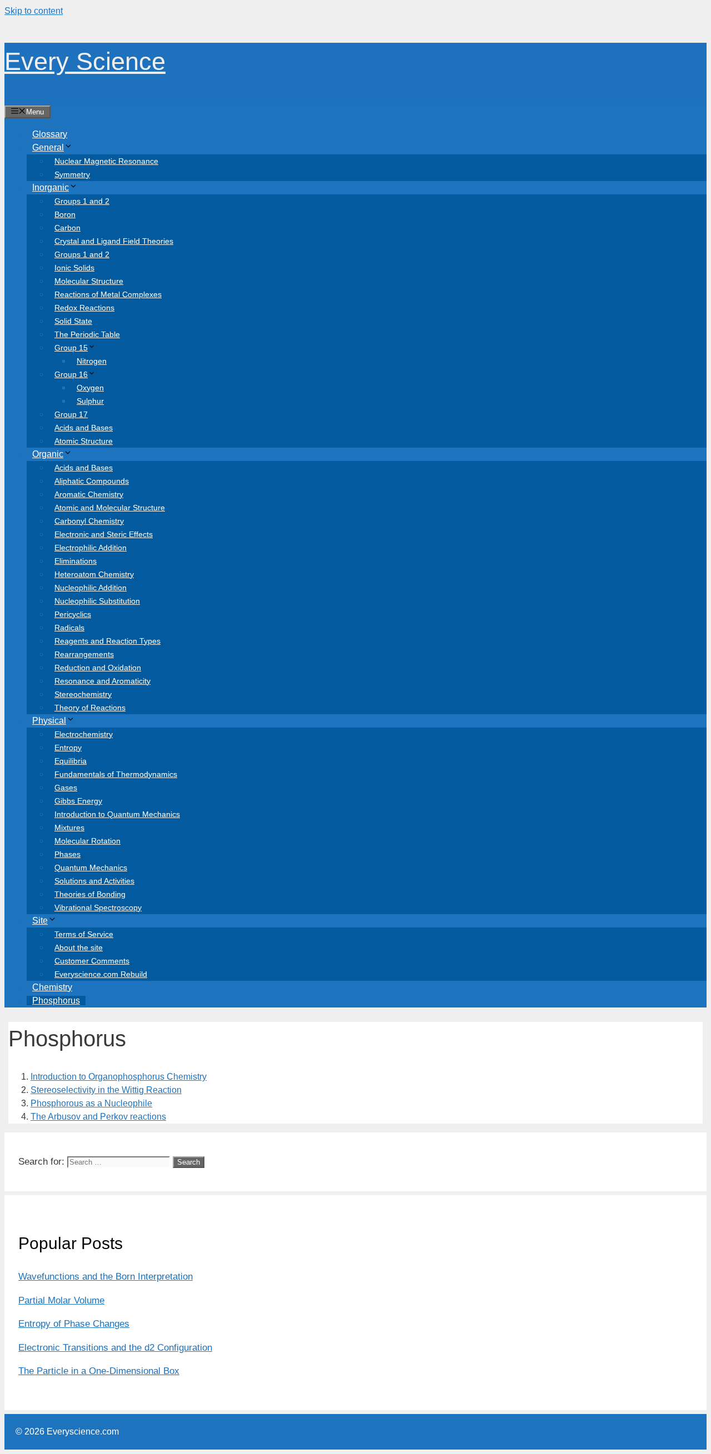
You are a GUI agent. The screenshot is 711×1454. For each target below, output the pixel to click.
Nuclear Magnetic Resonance (106, 161)
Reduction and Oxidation (97, 667)
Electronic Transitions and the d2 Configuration (115, 1347)
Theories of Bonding (90, 894)
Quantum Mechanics (90, 867)
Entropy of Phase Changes (73, 1323)
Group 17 (71, 414)
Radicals (69, 627)
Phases (67, 854)
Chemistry (52, 987)
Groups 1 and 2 (81, 201)
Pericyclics (72, 614)
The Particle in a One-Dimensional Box (98, 1371)
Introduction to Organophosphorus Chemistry (119, 1076)
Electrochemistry (83, 734)
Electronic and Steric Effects (103, 534)
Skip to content (33, 11)
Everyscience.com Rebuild (100, 974)
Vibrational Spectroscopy (98, 907)
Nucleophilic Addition (90, 587)
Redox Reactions (84, 307)
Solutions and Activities (94, 880)
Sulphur (90, 401)
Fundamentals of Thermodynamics (115, 774)
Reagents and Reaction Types (107, 640)
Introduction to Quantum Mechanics (117, 814)
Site (40, 920)
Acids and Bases (83, 427)
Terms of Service (83, 934)
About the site (78, 947)
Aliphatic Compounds (91, 481)
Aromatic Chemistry (88, 494)
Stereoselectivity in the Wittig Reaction (106, 1090)
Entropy (68, 747)
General (48, 147)
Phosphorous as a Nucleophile (91, 1103)
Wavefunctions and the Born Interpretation (105, 1276)
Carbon (67, 227)
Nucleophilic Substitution (97, 600)
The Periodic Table (87, 334)
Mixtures (69, 827)
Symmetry (72, 174)
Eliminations (75, 560)
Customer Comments (91, 960)
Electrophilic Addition (90, 547)
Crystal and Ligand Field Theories (113, 241)
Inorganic (50, 187)
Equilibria (70, 760)
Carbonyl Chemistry (89, 521)
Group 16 (71, 374)
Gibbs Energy (78, 800)
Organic (47, 454)
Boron (65, 214)
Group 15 (71, 347)
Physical (49, 720)
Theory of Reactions (90, 707)
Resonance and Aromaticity (102, 680)
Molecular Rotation (87, 840)
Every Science (85, 61)
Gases (65, 787)
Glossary (49, 134)
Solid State (73, 321)
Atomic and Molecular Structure (109, 507)
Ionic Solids (74, 267)
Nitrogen (92, 361)
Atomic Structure (83, 441)
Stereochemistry (83, 694)
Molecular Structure (88, 281)
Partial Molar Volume (61, 1300)
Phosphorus (56, 1000)
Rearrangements (84, 654)
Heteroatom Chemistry (94, 574)
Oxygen (90, 387)
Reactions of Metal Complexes (108, 294)
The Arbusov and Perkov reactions (98, 1116)
